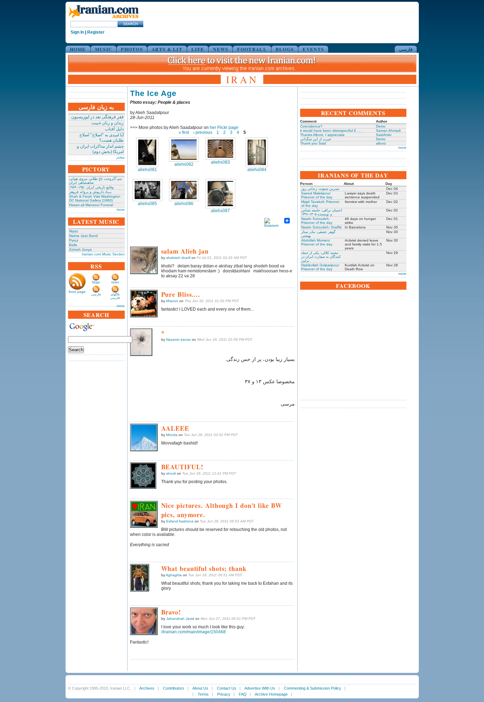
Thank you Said (313, 143)
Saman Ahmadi (388, 130)
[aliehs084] (257, 152)
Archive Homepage (271, 694)
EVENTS (313, 49)
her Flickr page (224, 127)
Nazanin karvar (178, 339)
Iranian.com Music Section (103, 254)
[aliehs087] (220, 193)
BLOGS (285, 49)
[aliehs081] (147, 152)
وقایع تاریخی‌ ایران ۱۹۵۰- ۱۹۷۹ (91, 187)
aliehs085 (147, 203)
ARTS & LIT (167, 49)
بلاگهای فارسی (115, 296)
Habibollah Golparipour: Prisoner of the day (320, 267)
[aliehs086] (184, 190)
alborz (381, 143)
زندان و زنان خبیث (107, 122)
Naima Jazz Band (83, 236)
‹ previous (202, 132)
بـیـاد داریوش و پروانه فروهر (90, 192)
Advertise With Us (259, 688)
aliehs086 (183, 203)
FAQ (243, 694)
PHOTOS (132, 49)
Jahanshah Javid (180, 619)
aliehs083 (220, 162)
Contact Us (226, 688)
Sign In (77, 32)
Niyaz (73, 231)
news (115, 282)
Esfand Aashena (179, 521)
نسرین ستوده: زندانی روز (320, 189)
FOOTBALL (251, 49)
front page (77, 292)
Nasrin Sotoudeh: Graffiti (321, 227)
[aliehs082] (184, 149)
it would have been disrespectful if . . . (331, 130)
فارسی (405, 49)
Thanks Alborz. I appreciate (322, 135)
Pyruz (73, 240)
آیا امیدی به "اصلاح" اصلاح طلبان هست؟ (101, 137)
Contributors (173, 688)
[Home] (103, 19)
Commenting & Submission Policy (312, 688)
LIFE (197, 49)
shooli (171, 473)
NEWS (220, 49)
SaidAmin (384, 135)
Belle (73, 245)
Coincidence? (311, 126)
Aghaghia (174, 575)
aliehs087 (220, 210)
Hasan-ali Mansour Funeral (91, 205)
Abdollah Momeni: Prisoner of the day (316, 242)
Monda (172, 435)
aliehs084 (256, 169)
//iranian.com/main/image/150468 (193, 631)
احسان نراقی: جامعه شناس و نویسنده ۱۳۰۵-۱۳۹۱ (321, 212)
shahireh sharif (178, 258)
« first (184, 132)
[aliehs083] (220, 148)
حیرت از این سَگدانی (315, 139)
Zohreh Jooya (80, 249)
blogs (96, 282)
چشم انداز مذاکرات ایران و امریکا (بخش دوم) (100, 149)
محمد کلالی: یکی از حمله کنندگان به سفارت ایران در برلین (321, 256)
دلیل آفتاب (114, 128)
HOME (78, 49)
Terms (203, 694)
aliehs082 (183, 164)
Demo (380, 126)
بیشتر (120, 157)
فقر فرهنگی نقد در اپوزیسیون (97, 116)
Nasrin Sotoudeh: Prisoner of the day (316, 221)
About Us (200, 688)
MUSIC (103, 49)
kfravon (172, 301)
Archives (146, 688)
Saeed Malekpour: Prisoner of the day (316, 195)
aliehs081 (147, 169)
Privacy (223, 694)
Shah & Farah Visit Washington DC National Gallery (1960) (94, 198)
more (121, 209)
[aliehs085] (147, 190)
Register (96, 32)
